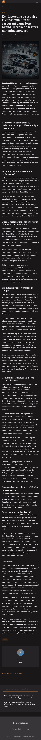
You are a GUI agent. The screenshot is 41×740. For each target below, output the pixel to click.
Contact (26, 729)
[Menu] (37, 1)
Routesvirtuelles (20, 722)
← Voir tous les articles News (12, 673)
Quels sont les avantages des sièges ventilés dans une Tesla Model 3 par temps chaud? (18, 697)
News (9, 7)
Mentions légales (17, 729)
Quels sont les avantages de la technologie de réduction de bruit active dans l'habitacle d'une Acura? (19, 704)
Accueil (4, 7)
